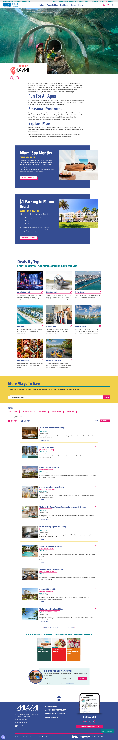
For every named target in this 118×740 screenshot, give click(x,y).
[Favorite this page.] (12, 78)
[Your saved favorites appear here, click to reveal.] (108, 5)
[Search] (106, 397)
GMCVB (102, 1)
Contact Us (20, 726)
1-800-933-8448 (22, 723)
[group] (44, 649)
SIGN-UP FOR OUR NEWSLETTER (89, 726)
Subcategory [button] (56, 411)
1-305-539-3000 (22, 719)
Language (110, 1)
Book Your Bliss (28, 178)
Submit (82, 679)
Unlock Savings (28, 238)
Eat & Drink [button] (64, 5)
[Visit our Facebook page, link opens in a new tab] (89, 721)
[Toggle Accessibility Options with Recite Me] (112, 5)
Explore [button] (41, 5)
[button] (104, 5)
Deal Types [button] (70, 411)
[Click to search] (11, 397)
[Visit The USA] (75, 736)
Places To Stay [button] (52, 5)
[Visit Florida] (85, 737)
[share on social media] (17, 78)
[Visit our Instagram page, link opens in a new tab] (85, 721)
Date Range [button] (13, 411)
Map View (26, 421)
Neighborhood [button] (28, 411)
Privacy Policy (70, 683)
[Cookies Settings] (3, 737)
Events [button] (73, 5)
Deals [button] (80, 5)
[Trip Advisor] (97, 737)
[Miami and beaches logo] (27, 708)
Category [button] (42, 411)
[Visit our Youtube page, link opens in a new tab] (93, 721)
